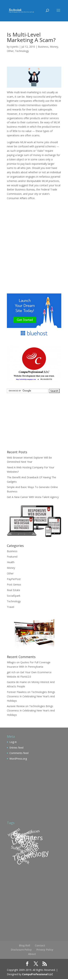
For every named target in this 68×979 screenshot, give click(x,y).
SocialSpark (13, 595)
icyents (14, 46)
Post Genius (14, 584)
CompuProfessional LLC (37, 974)
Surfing (17, 848)
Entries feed (16, 747)
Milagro (11, 662)
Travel (10, 607)
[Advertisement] (34, 246)
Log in (13, 742)
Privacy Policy (44, 949)
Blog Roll (24, 945)
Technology (22, 51)
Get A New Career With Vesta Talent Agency (33, 497)
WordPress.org (18, 758)
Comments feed (18, 753)
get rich (11, 672)
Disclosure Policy (21, 949)
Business (43, 46)
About (32, 954)
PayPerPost (14, 579)
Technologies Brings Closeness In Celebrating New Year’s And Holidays (31, 696)
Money (54, 46)
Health (11, 562)
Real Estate (13, 590)
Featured (12, 556)
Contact (40, 945)
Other (10, 51)
